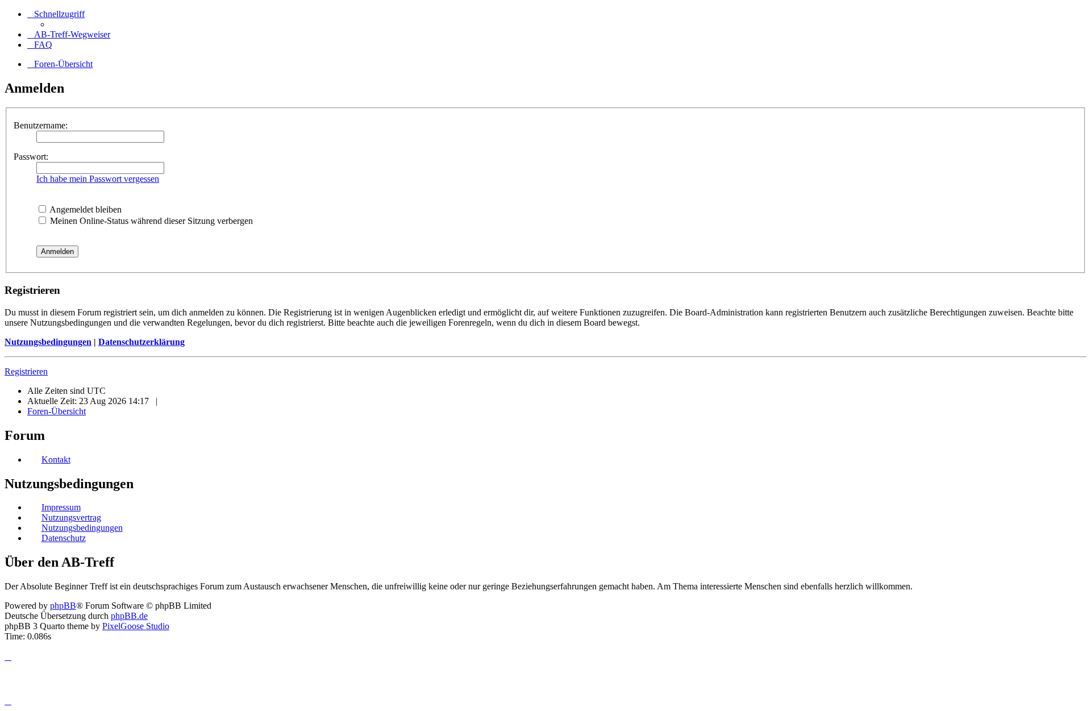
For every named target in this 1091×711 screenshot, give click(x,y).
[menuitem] (68, 34)
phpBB (63, 605)
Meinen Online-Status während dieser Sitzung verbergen (150, 221)
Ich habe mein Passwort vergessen (97, 179)
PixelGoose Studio (135, 626)
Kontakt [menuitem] (55, 459)
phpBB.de (129, 616)
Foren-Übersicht (56, 411)
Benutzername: (41, 125)
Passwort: (31, 156)
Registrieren (26, 371)
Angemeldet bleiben (85, 209)
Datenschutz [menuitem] (63, 538)
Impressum (61, 507)
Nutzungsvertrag (71, 517)
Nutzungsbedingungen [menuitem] (82, 528)
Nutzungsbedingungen (48, 342)
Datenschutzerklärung (141, 342)
